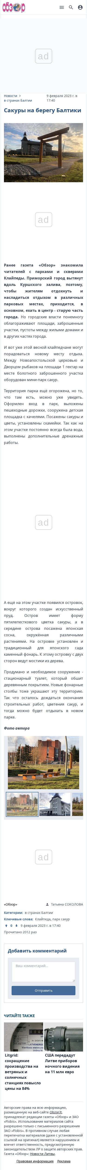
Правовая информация (35, 1161)
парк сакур (61, 919)
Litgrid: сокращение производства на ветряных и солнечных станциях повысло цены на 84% (23, 1072)
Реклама (64, 1161)
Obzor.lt (56, 1112)
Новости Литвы (42, 1154)
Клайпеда (43, 919)
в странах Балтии (18, 100)
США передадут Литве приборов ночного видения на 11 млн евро (62, 1063)
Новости (10, 96)
